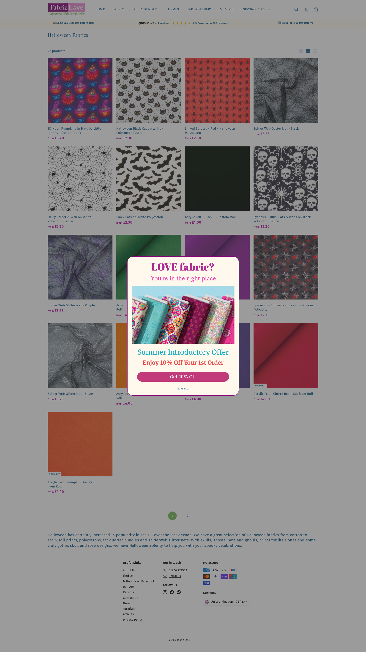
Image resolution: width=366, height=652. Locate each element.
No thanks (183, 388)
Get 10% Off (183, 377)
